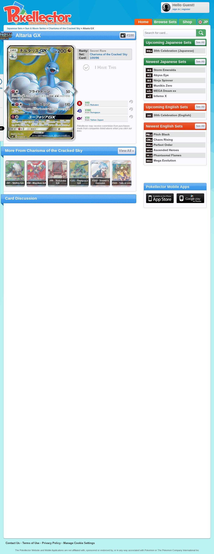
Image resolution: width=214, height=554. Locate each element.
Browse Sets (165, 22)
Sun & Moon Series (35, 28)
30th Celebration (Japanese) (174, 50)
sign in (176, 9)
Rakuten (94, 105)
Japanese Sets (15, 28)
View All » (126, 151)
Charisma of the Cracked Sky (64, 28)
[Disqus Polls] (70, 260)
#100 (130, 35)
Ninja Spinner (163, 80)
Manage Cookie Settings (79, 543)
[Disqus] (70, 368)
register (186, 9)
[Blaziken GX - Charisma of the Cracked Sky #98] (36, 186)
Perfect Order (163, 144)
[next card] (75, 91)
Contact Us (13, 543)
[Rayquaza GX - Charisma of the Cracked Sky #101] (79, 186)
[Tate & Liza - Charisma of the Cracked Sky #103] (121, 186)
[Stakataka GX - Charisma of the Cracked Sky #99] (57, 186)
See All (200, 42)
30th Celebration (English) (172, 115)
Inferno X (160, 96)
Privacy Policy (51, 543)
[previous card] (7, 91)
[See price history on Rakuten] (131, 101)
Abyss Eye (161, 75)
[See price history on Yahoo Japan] (131, 116)
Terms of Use (30, 543)
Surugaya (95, 112)
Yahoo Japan (96, 120)
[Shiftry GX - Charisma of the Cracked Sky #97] (15, 186)
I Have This (105, 67)
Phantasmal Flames (167, 155)
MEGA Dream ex (165, 90)
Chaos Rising (163, 139)
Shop (187, 22)
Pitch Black (162, 134)
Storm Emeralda (165, 70)
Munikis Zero (163, 85)
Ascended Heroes (166, 150)
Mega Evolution (165, 160)
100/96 (94, 57)
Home (143, 22)
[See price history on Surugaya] (131, 109)
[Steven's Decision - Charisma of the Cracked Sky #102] (100, 186)
